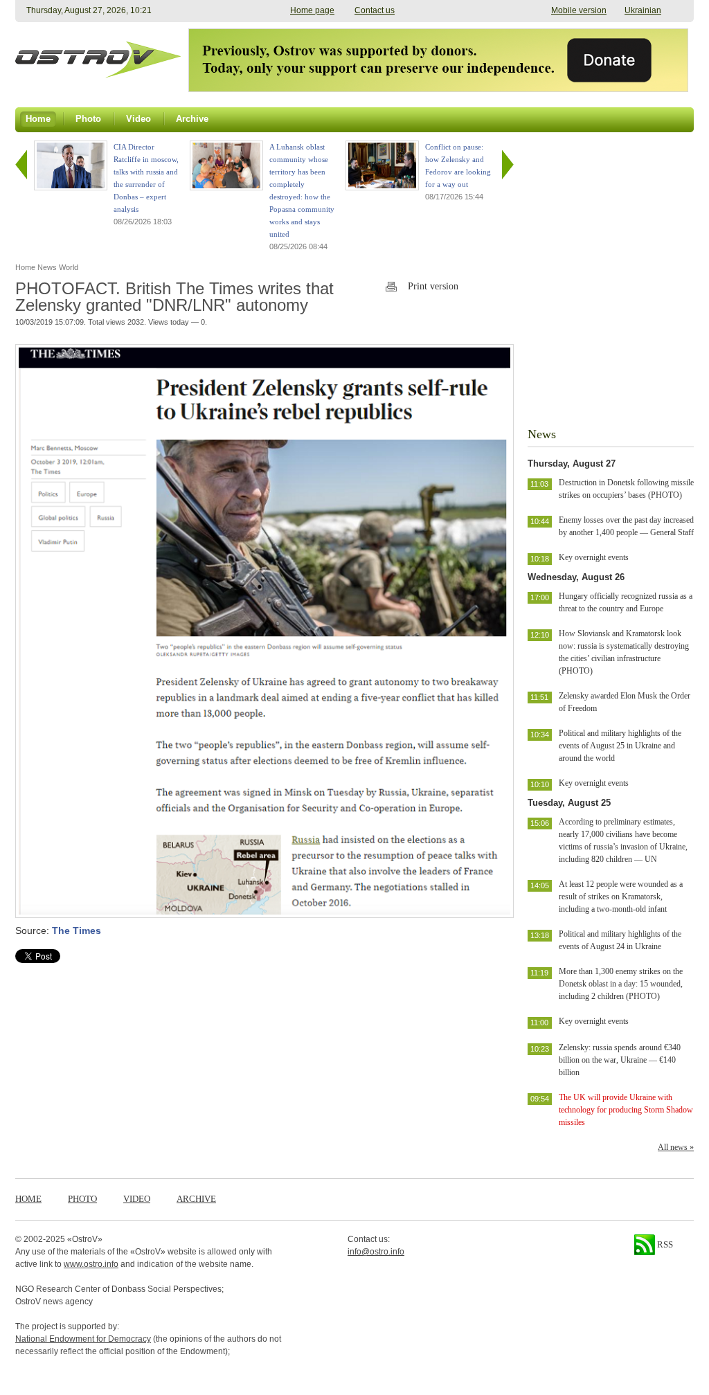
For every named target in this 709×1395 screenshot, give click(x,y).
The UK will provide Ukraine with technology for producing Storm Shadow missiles (626, 1109)
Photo (82, 1199)
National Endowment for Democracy (83, 1339)
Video (136, 1199)
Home (28, 1199)
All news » (676, 1147)
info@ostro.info (376, 1252)
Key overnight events (594, 557)
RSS (664, 1244)
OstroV (85, 1239)
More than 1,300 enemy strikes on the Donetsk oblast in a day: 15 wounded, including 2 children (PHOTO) (621, 983)
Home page (312, 10)
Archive (196, 1199)
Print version (433, 286)
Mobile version (579, 10)
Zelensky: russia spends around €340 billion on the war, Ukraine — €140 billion (620, 1060)
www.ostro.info (91, 1264)
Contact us (374, 10)
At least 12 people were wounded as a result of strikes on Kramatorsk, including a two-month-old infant (621, 896)
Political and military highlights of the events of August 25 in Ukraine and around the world (620, 745)
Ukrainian (643, 10)
